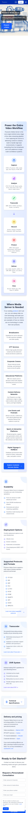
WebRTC (10, 597)
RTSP (9, 591)
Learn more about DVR (10, 687)
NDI (9, 580)
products (15, 311)
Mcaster (20, 735)
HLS (9, 586)
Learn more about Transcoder (12, 652)
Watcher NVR (19, 730)
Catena (18, 733)
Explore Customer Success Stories (13, 466)
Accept (5, 808)
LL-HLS (10, 588)
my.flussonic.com (8, 748)
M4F (9, 583)
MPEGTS (10, 605)
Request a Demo (6, 26)
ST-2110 (10, 577)
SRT (9, 600)
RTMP (9, 594)
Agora (18, 738)
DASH (9, 603)
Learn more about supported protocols (13, 612)
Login (20, 2)
